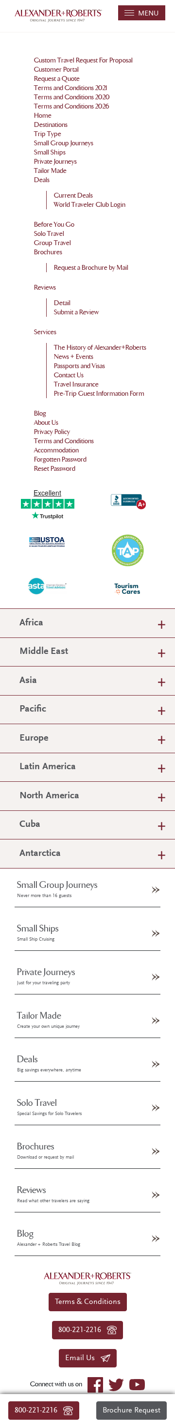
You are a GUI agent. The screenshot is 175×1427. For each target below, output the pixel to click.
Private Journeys (55, 161)
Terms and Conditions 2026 (71, 106)
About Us (46, 423)
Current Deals (73, 195)
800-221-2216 (39, 1410)
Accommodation (56, 450)
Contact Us (69, 375)
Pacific (32, 709)
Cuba (29, 824)
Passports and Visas (79, 366)
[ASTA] (47, 586)
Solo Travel (49, 234)
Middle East (43, 651)
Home (43, 115)
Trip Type (47, 134)
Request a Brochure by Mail (91, 268)
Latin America (47, 767)
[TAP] (127, 549)
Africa (31, 623)
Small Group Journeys (63, 143)
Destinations (51, 125)
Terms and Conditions (64, 441)
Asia (28, 680)
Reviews (45, 287)
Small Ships (50, 152)
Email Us (83, 1358)
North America (49, 796)
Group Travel (52, 243)
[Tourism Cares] (127, 589)
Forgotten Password (60, 459)
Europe (33, 738)
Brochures (48, 252)
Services (45, 332)
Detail (62, 303)
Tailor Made (50, 171)
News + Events (73, 357)
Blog (40, 413)
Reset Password (54, 469)
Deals (42, 180)
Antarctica (40, 853)
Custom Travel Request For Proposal (83, 60)
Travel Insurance (76, 384)
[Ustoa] (47, 541)
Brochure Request (131, 1410)
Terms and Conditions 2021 (70, 88)
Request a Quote (57, 79)
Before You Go (54, 224)
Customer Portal (56, 69)
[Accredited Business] (127, 500)
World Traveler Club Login (89, 205)
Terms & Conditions (88, 1302)
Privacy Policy (52, 432)
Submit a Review (76, 312)
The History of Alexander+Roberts (100, 347)
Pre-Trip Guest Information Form (99, 393)
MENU (146, 13)
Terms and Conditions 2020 (72, 97)
